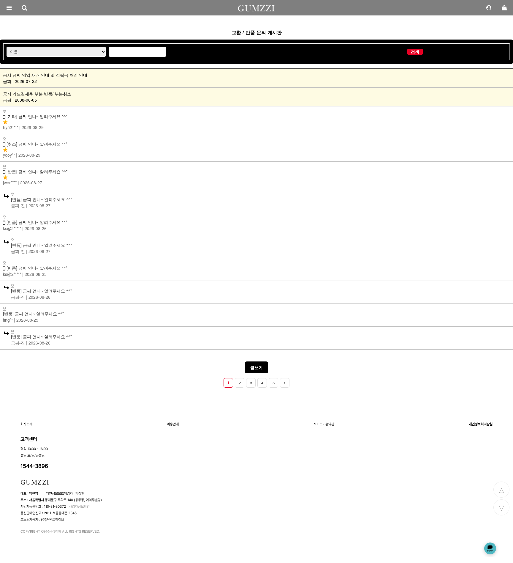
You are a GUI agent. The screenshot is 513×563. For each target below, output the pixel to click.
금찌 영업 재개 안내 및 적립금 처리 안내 (49, 75)
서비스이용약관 (324, 424)
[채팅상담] (490, 548)
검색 (415, 52)
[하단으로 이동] (501, 507)
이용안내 (173, 424)
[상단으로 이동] (501, 490)
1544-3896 (34, 466)
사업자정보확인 (79, 506)
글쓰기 (256, 367)
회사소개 (26, 424)
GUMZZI (34, 482)
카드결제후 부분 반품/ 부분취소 (41, 94)
